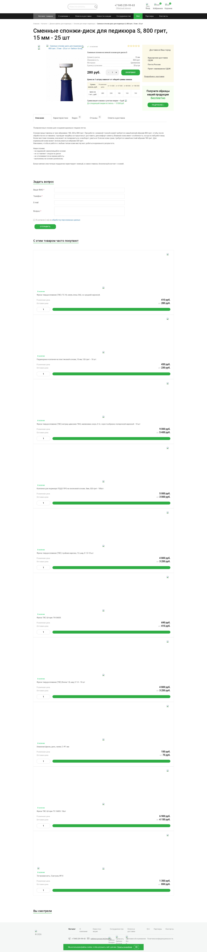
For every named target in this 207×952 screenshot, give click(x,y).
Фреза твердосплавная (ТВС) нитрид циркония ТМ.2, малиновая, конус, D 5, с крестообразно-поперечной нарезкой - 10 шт (88, 424)
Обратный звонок (123, 8)
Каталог (72, 929)
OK (136, 947)
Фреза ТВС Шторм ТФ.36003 (49, 618)
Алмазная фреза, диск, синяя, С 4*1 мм (53, 747)
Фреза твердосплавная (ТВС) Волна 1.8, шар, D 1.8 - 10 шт (61, 682)
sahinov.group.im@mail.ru (101, 939)
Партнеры (149, 16)
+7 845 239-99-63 (79, 939)
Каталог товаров (45, 16)
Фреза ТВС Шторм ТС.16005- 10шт (51, 811)
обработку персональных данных (66, 220)
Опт (138, 16)
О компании (63, 16)
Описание (39, 118)
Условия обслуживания (136, 939)
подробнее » (158, 105)
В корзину (131, 72)
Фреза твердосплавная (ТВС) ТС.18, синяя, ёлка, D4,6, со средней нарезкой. (68, 295)
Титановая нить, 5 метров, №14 (50, 876)
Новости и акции (104, 16)
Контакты (163, 16)
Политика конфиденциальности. (160, 939)
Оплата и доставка (83, 16)
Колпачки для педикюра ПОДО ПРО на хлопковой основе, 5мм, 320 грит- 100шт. (70, 488)
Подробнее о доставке (154, 76)
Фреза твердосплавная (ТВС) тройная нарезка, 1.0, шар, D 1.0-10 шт (65, 553)
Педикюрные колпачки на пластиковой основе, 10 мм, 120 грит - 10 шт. (67, 359)
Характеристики (60, 118)
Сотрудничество (124, 16)
